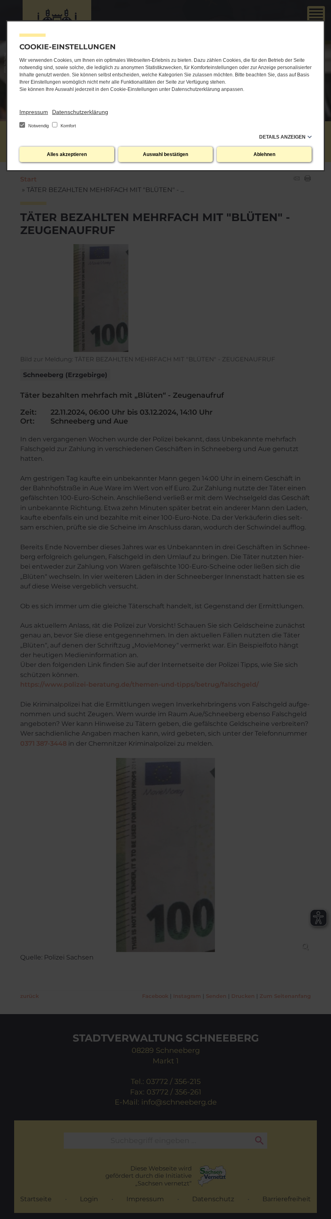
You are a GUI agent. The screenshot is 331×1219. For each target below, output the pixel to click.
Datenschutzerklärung (80, 112)
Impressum (33, 112)
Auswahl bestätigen (165, 154)
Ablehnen (264, 154)
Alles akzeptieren (67, 154)
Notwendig (38, 125)
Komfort (67, 125)
